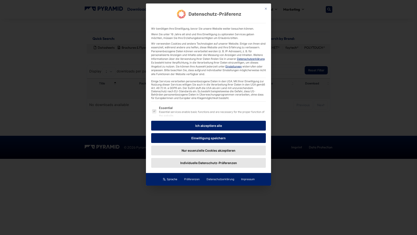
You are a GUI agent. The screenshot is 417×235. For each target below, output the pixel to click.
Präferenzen (192, 179)
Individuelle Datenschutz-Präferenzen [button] (208, 163)
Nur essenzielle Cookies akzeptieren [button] (208, 150)
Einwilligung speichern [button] (208, 138)
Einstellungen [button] (233, 66)
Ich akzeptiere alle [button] (208, 126)
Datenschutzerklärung (251, 58)
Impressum (248, 179)
